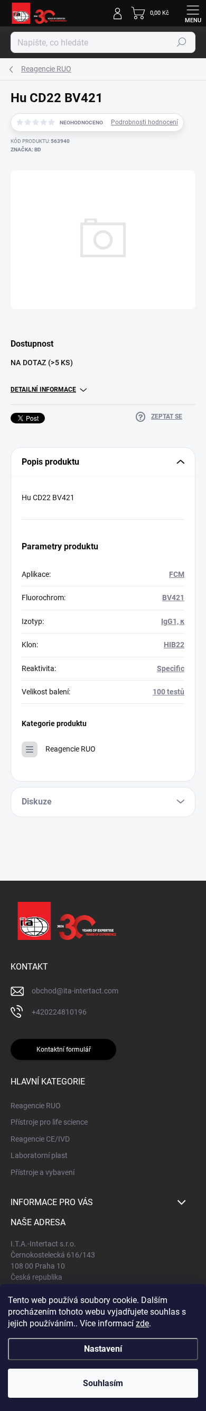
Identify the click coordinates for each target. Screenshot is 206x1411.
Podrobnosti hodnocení (144, 122)
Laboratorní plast (39, 1155)
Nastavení (103, 1349)
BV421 (173, 597)
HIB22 (174, 644)
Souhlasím (103, 1383)
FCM (176, 574)
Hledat (181, 42)
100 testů (168, 692)
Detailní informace (43, 389)
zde (142, 1323)
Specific (170, 668)
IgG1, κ (172, 621)
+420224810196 (59, 1012)
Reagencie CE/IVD (40, 1139)
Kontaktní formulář (63, 1049)
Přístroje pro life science (49, 1122)
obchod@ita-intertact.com (75, 991)
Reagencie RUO (70, 749)
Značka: (26, 149)
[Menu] (193, 13)
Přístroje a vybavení (42, 1172)
